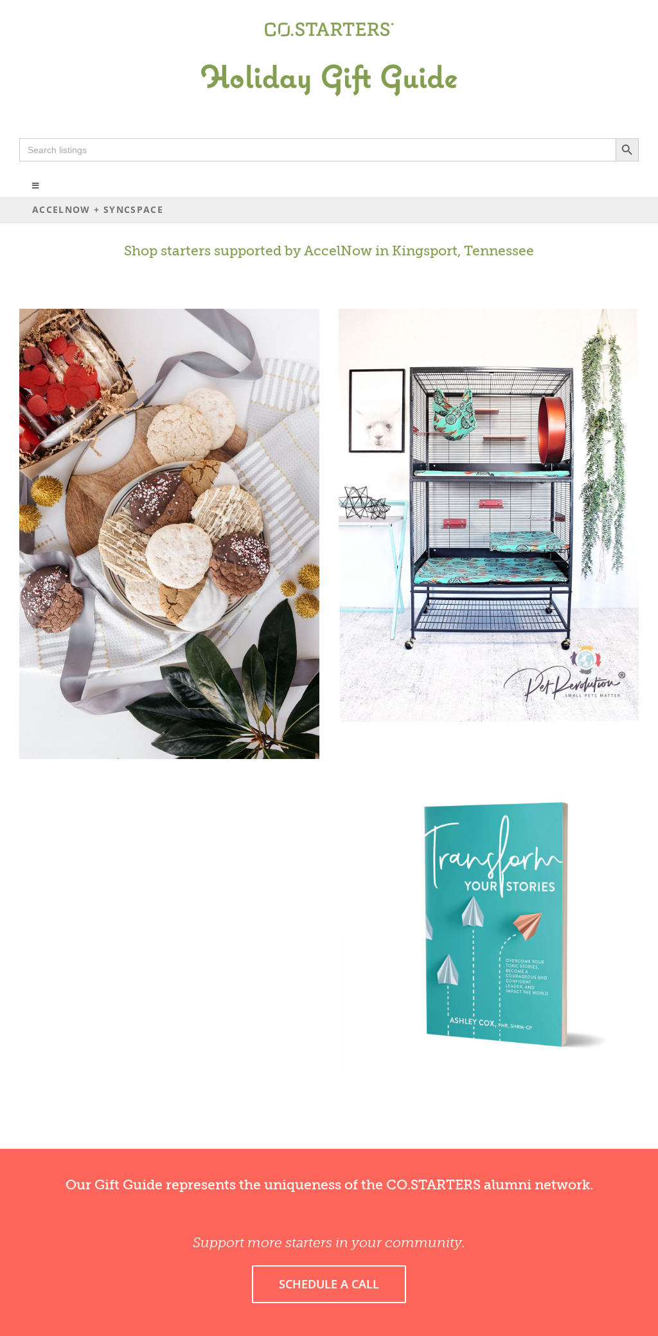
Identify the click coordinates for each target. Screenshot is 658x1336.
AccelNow (338, 251)
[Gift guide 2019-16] (329, 49)
